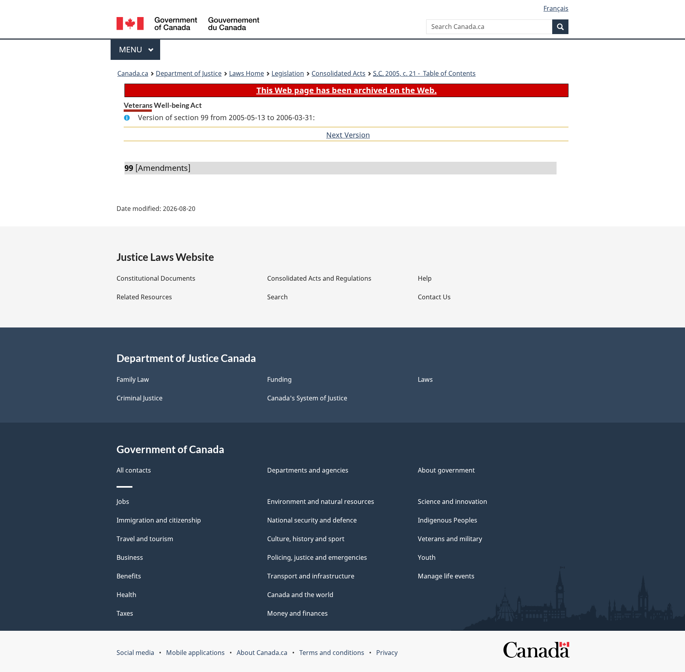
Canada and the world (300, 594)
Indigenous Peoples (447, 520)
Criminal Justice (140, 398)
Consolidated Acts (338, 73)
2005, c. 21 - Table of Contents (424, 73)
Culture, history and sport (305, 538)
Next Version (348, 135)
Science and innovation (452, 501)
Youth (427, 557)
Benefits (129, 576)
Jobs (123, 501)
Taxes (125, 613)
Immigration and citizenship (159, 520)
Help (425, 278)
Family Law (133, 379)
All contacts (134, 470)
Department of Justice (189, 73)
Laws (425, 379)
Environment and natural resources (320, 501)
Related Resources (144, 297)
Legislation (288, 73)
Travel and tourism (145, 538)
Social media (135, 652)
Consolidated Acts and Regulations (319, 278)
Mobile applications (195, 652)
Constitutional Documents (156, 278)
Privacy (387, 652)
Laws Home (246, 73)
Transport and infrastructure (310, 576)
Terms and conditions (331, 652)
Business (130, 557)
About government (446, 470)
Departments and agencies (307, 470)
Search (277, 297)
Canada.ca (132, 73)
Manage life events (446, 576)
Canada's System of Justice (307, 398)
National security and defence (312, 520)
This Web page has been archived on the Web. (346, 90)
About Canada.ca (262, 652)
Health (126, 594)
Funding (279, 379)
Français (555, 8)
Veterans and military (450, 538)
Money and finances (297, 613)
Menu (131, 49)
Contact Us (434, 297)
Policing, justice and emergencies (317, 557)
